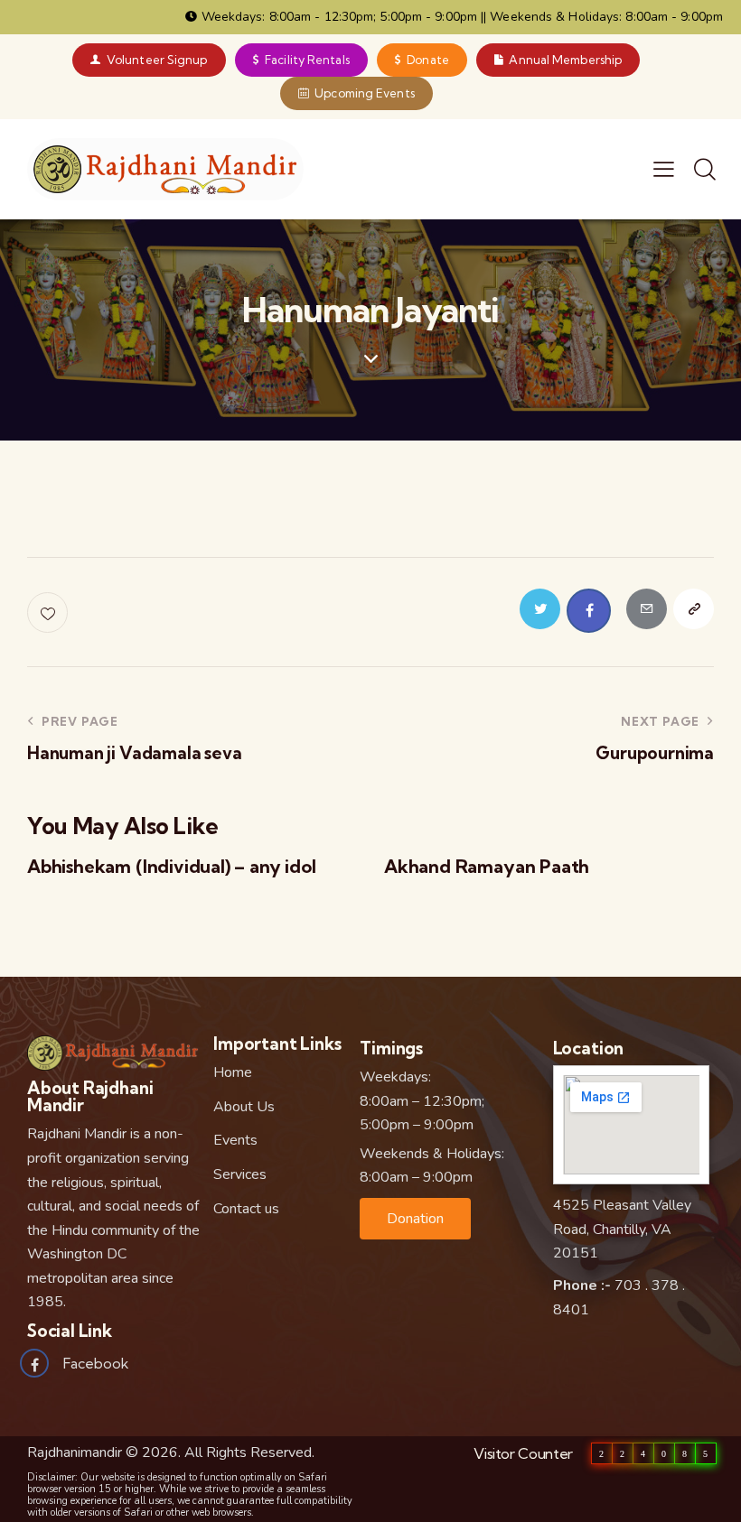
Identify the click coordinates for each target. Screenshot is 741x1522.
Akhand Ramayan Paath (486, 866)
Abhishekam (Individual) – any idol (171, 866)
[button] (415, 1218)
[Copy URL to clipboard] (693, 609)
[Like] (49, 612)
